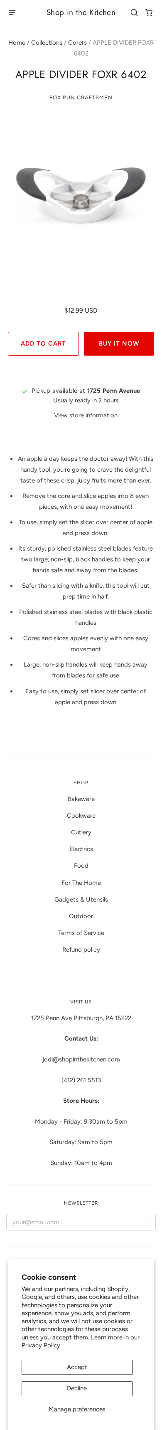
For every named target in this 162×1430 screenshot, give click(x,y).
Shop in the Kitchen (81, 12)
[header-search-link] (134, 12)
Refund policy (81, 949)
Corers (77, 42)
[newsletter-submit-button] (146, 1224)
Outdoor (81, 916)
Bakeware (81, 799)
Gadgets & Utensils (81, 899)
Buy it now (119, 343)
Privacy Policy (41, 1345)
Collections (46, 42)
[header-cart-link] (149, 12)
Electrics (81, 849)
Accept (77, 1367)
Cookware (81, 815)
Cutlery (81, 832)
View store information (86, 415)
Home (16, 42)
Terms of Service (81, 933)
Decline (77, 1388)
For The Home (81, 883)
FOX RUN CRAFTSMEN (81, 97)
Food (81, 865)
